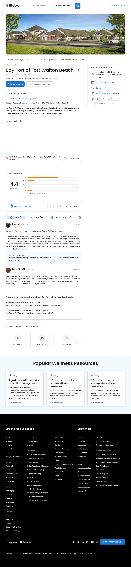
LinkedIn (102, 103)
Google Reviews (33, 481)
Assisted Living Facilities (47, 60)
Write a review (117, 5)
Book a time (82, 453)
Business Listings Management (39, 493)
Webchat (9, 466)
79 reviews (25, 75)
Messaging (10, 491)
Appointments (11, 474)
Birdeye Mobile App (13, 531)
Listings (9, 441)
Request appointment (41, 84)
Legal (57, 460)
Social (8, 470)
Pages (8, 453)
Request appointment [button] (105, 82)
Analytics (9, 519)
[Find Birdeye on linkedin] (83, 542)
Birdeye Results (84, 483)
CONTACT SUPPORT (113, 541)
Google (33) (38, 217)
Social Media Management (37, 500)
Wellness (30, 60)
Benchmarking (11, 502)
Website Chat (32, 477)
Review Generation (34, 462)
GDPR (45, 553)
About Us (81, 441)
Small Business (33, 441)
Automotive (60, 441)
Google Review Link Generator (108, 462)
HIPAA (51, 553)
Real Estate (59, 472)
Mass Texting (11, 477)
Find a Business (102, 470)
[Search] (77, 6)
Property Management (64, 464)
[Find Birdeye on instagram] (87, 542)
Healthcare (59, 453)
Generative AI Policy (68, 553)
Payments (10, 481)
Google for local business (37, 454)
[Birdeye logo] (13, 6)
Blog (79, 460)
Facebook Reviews (34, 489)
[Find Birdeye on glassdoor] (97, 542)
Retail (57, 476)
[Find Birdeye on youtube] (92, 542)
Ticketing (9, 506)
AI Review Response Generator (108, 458)
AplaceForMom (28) (62, 217)
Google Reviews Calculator (106, 454)
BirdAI (8, 515)
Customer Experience (35, 497)
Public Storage (60, 468)
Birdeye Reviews (84, 479)
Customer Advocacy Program (107, 485)
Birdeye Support (102, 477)
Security (38, 553)
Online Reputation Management (39, 466)
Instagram (115, 103)
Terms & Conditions (13, 553)
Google (102, 99)
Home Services (61, 456)
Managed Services (103, 441)
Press (80, 464)
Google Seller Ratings (14, 456)
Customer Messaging (35, 470)
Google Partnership (13, 527)
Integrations (10, 523)
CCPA (56, 553)
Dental (57, 445)
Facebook (114, 99)
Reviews (9, 445)
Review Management (35, 458)
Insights (9, 498)
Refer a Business (102, 481)
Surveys (9, 494)
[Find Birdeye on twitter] (78, 542)
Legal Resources (84, 487)
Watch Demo (83, 449)
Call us (98, 88)
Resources (82, 456)
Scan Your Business (103, 466)
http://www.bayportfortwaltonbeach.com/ (109, 93)
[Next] (77, 340)
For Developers (102, 474)
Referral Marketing (34, 474)
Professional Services (104, 445)
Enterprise (31, 445)
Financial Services (62, 449)
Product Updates (84, 468)
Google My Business (34, 485)
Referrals (9, 449)
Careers (81, 472)
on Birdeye (24, 224)
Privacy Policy (28, 553)
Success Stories (84, 476)
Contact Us (82, 491)
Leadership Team (84, 445)
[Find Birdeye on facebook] (74, 542)
